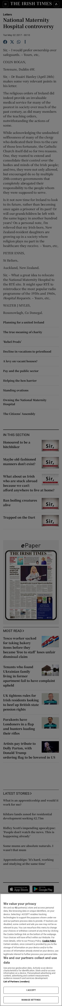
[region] (31, 950)
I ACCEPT (31, 990)
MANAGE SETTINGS (31, 1000)
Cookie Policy (49, 941)
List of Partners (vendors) (16, 981)
